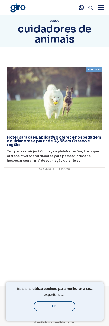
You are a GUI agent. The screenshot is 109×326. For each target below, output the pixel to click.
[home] (18, 7)
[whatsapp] (81, 7)
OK (54, 306)
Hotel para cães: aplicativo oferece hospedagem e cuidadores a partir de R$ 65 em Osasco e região (54, 141)
